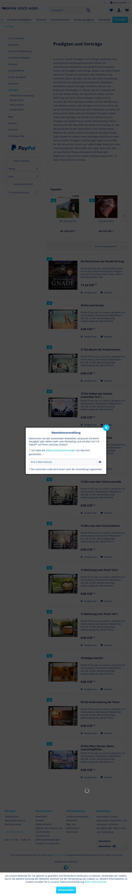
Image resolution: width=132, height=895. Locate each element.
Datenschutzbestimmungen (61, 450)
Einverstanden (66, 889)
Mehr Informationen (96, 881)
